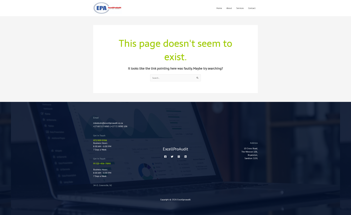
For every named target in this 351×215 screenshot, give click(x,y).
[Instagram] (179, 156)
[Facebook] (165, 156)
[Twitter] (172, 156)
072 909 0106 (100, 140)
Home (219, 8)
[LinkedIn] (185, 156)
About (229, 8)
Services (240, 8)
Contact (252, 8)
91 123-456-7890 (102, 163)
